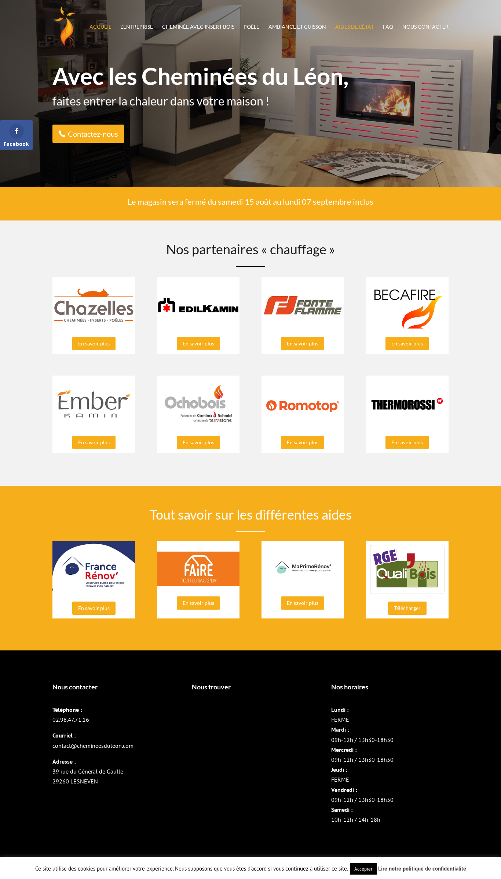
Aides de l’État (354, 27)
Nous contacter (425, 27)
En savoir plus (94, 343)
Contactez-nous (93, 133)
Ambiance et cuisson (297, 27)
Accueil (100, 27)
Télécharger (407, 608)
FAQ (388, 27)
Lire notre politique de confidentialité (422, 868)
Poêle (251, 27)
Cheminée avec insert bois (198, 27)
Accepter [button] (363, 869)
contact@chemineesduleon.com (93, 745)
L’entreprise (136, 27)
